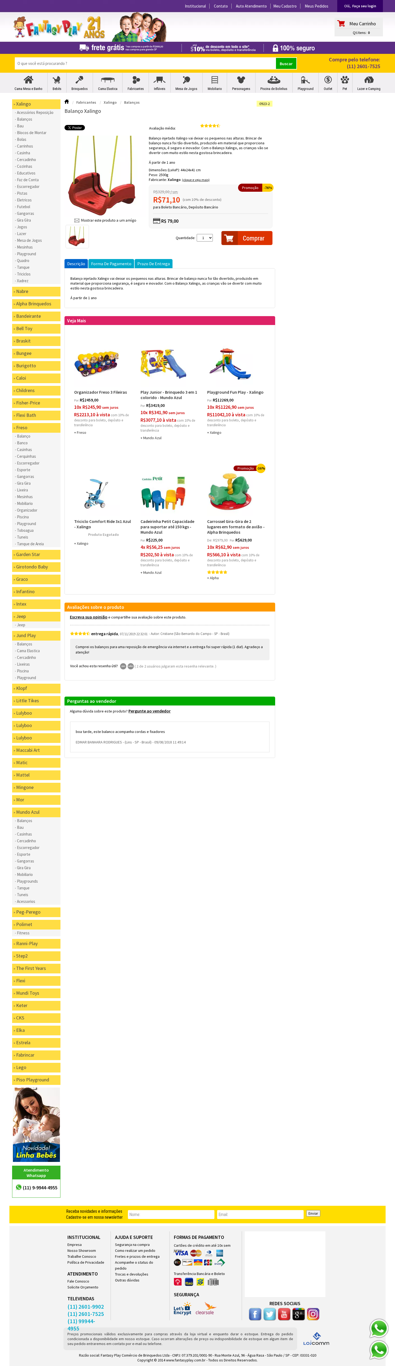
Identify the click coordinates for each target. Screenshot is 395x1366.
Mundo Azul (152, 437)
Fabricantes (136, 89)
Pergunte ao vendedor (149, 711)
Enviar (313, 1213)
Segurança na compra (132, 1244)
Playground (306, 89)
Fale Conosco (78, 1281)
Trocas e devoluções (131, 1274)
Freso (81, 432)
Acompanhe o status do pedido (134, 1265)
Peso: (154, 174)
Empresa (74, 1244)
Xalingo (174, 179)
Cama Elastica (107, 89)
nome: (134, 1214)
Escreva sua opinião (88, 617)
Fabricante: (158, 179)
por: (77, 400)
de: (210, 540)
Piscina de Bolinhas (273, 89)
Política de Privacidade (85, 1262)
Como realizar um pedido (135, 1250)
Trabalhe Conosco (81, 1256)
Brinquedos (79, 89)
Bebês (57, 89)
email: (223, 1214)
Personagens (241, 89)
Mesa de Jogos (186, 89)
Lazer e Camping (368, 89)
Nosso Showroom (81, 1250)
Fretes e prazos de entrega (137, 1256)
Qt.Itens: (360, 32)
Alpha (214, 577)
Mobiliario (215, 89)
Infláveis (159, 89)
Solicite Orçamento (82, 1287)
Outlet (328, 89)
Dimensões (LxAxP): (165, 169)
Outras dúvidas (127, 1280)
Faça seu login (364, 6)
